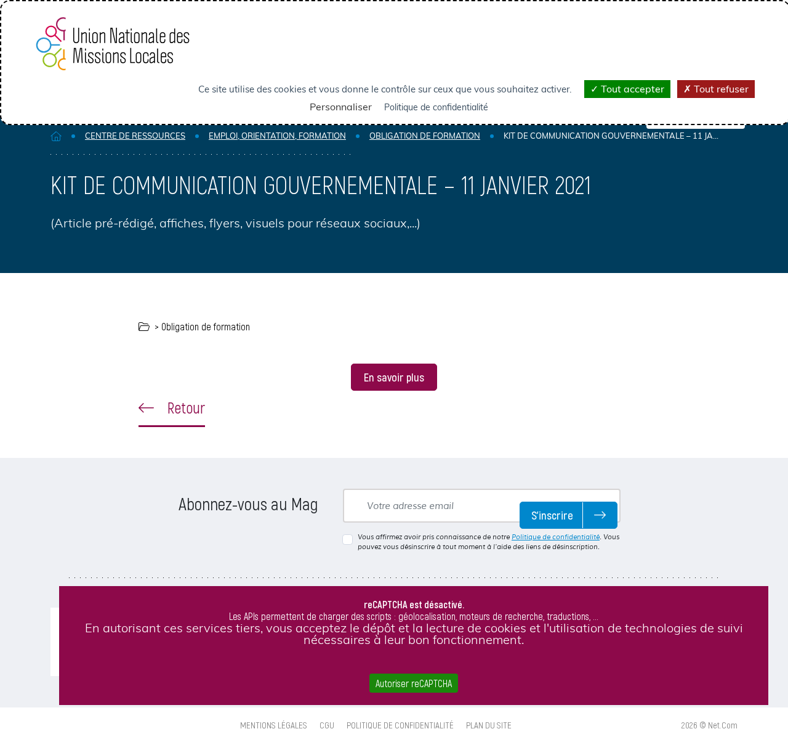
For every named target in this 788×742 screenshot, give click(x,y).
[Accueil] (56, 136)
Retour (184, 407)
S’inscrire (552, 515)
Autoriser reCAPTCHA (414, 683)
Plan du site (489, 724)
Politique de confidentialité (556, 536)
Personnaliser (341, 106)
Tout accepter (631, 89)
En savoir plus (394, 377)
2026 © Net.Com (709, 724)
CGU (327, 724)
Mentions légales (273, 724)
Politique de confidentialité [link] (436, 107)
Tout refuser (720, 89)
